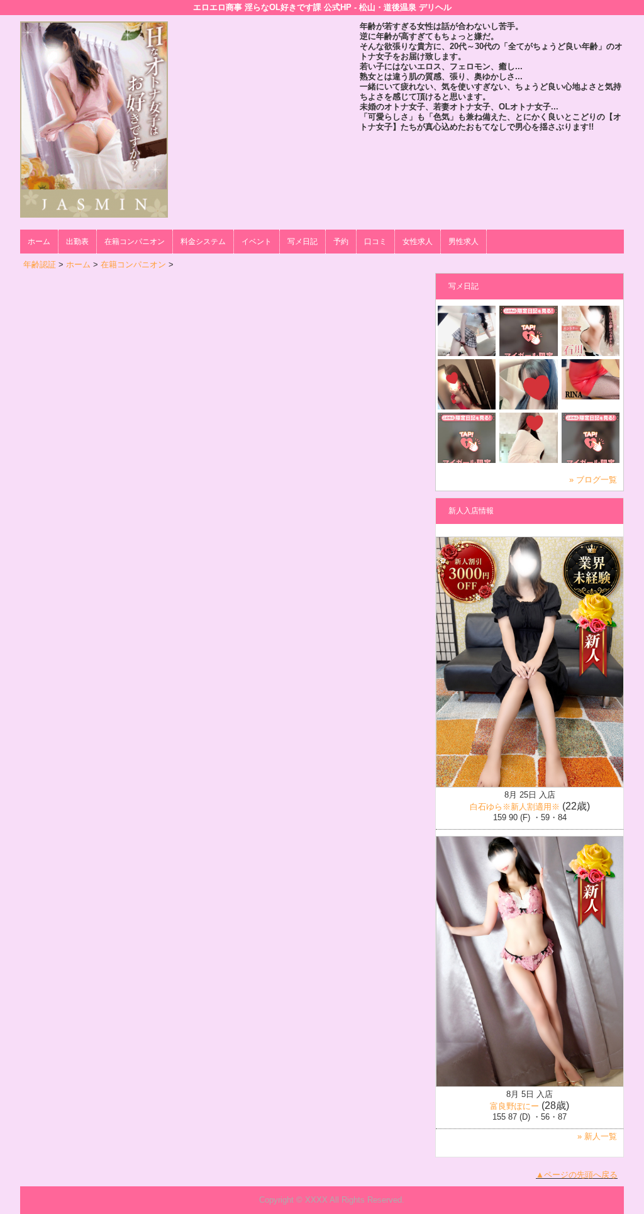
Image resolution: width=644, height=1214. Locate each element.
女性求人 (417, 241)
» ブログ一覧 (593, 479)
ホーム (39, 241)
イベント (257, 241)
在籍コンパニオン (134, 241)
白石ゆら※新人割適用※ (515, 806)
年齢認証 (39, 264)
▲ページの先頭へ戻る (577, 1174)
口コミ (375, 241)
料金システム (203, 241)
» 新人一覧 (597, 1136)
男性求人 (463, 241)
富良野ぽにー (514, 1106)
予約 (340, 241)
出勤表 (77, 241)
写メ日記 (302, 241)
